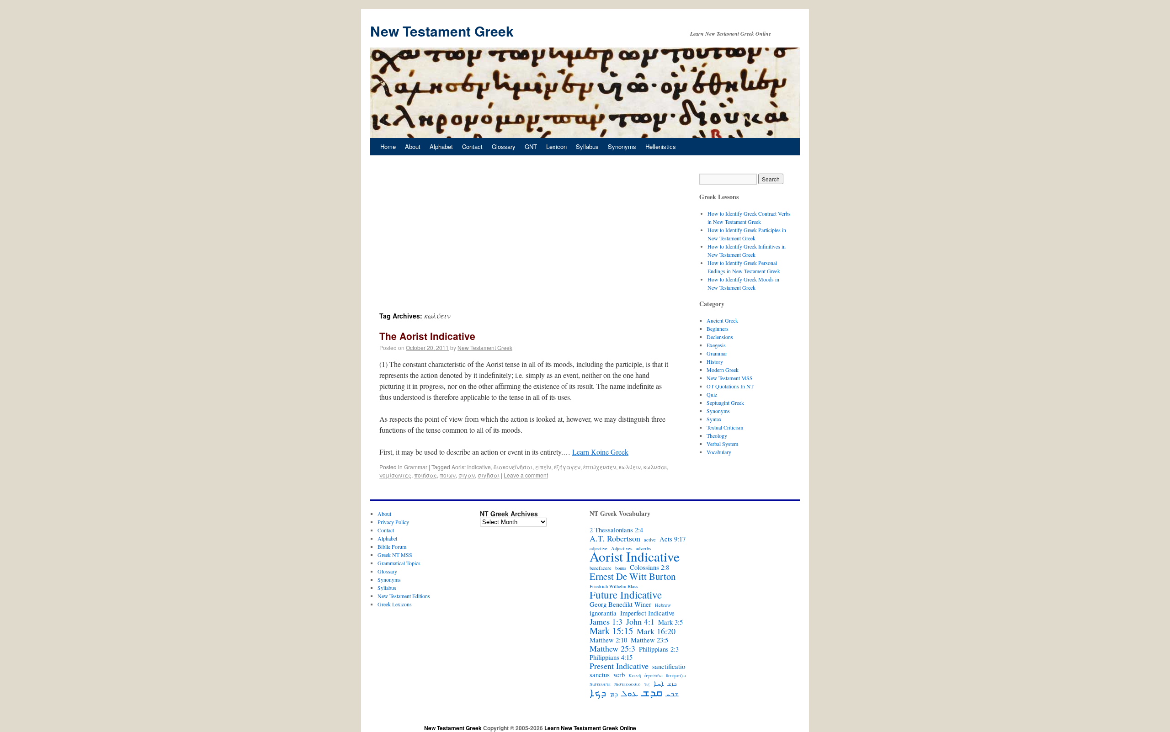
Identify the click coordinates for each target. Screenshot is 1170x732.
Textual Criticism (725, 427)
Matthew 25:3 (612, 648)
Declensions (720, 336)
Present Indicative (619, 666)
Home (388, 146)
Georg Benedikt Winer (620, 604)
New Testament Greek (442, 31)
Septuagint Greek (725, 402)
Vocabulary (719, 452)
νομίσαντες (395, 475)
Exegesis (716, 345)
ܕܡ (614, 694)
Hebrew (663, 605)
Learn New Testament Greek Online (590, 728)
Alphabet (441, 146)
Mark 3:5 (670, 622)
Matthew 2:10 (608, 640)
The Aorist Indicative (427, 336)
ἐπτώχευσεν (599, 467)
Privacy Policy (393, 521)
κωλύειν (630, 467)
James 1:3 (606, 621)
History (715, 361)
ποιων (448, 475)
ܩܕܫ (652, 692)
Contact (472, 146)
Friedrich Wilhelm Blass (614, 586)
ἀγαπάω (653, 675)
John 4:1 (640, 621)
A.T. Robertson (615, 538)
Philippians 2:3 (659, 649)
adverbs (643, 548)
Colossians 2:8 (649, 567)
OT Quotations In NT (730, 386)
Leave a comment (526, 475)
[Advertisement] (525, 242)
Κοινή (634, 675)
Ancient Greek (722, 320)
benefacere (601, 568)
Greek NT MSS (395, 554)
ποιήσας (425, 475)
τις (647, 684)
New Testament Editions (404, 595)
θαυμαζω (676, 675)
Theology (717, 435)
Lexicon (556, 146)
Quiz (712, 394)
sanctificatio (668, 667)
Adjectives (621, 548)
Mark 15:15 (611, 630)
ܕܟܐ (598, 692)
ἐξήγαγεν (567, 467)
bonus (620, 568)
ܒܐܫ (672, 684)
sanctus (600, 675)
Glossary (504, 146)
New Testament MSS (730, 378)
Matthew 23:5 (649, 640)
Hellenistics (660, 146)
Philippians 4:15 (611, 657)
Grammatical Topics (399, 563)
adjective (598, 548)
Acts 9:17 (672, 539)
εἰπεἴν (543, 467)
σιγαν (466, 475)
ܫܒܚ (672, 694)
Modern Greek (723, 369)
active (650, 539)
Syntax (714, 419)
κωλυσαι (655, 467)
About (412, 146)
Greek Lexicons (395, 604)
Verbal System (722, 443)
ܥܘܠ (630, 693)
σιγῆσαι (489, 475)
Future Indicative (626, 594)
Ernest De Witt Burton (632, 576)
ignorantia (603, 613)
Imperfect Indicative (647, 613)
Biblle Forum (392, 546)
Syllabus (587, 146)
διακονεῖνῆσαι (513, 467)
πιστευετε (600, 684)
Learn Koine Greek (600, 451)
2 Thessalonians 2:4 (616, 530)
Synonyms (622, 146)
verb (619, 675)
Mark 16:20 (656, 631)
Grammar (415, 467)
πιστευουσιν (627, 684)
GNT (531, 146)
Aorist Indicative (471, 467)
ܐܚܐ (659, 683)
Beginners (718, 328)
